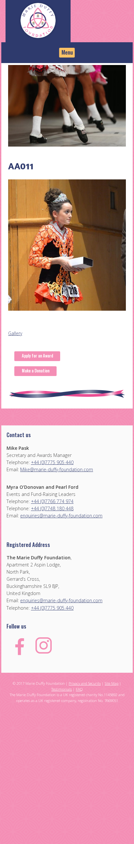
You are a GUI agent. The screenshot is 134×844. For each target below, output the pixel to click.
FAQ (79, 689)
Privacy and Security (85, 683)
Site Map (111, 683)
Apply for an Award (37, 356)
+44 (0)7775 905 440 (52, 462)
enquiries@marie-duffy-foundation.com (61, 516)
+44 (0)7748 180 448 (52, 508)
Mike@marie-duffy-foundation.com (56, 469)
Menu (67, 52)
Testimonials (61, 689)
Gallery (15, 333)
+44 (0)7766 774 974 (52, 501)
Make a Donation (35, 371)
